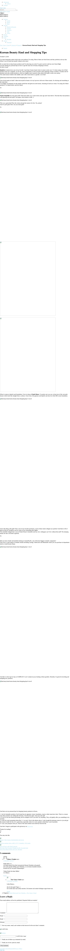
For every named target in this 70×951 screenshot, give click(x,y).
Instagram (30, 826)
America (9, 30)
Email (2, 919)
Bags (8, 24)
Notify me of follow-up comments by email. (14, 939)
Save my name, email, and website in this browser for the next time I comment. (23, 925)
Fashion (5, 19)
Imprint (11, 948)
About (5, 41)
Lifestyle (13, 45)
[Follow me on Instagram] (3, 8)
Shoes (8, 22)
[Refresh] (3, 933)
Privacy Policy (18, 948)
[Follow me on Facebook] (0, 8)
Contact (5, 5)
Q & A (8, 3)
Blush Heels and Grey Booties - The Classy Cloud (22, 893)
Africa (8, 33)
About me (6, 2)
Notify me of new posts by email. (11, 942)
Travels (5, 25)
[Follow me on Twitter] (1, 8)
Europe (9, 28)
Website (2, 922)
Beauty (5, 34)
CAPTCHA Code (21, 936)
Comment (3, 913)
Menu (2, 13)
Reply (5, 875)
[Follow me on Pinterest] (4, 8)
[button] (4, 15)
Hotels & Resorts (11, 27)
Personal (9, 42)
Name (2, 916)
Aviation (5, 36)
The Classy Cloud (5, 45)
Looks (8, 21)
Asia (8, 31)
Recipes (9, 39)
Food (4, 37)
